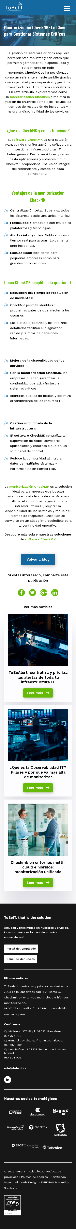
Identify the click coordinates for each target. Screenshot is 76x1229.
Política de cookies (34, 1177)
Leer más (35, 693)
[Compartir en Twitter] (32, 592)
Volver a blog (38, 559)
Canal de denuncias (20, 959)
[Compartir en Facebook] (21, 592)
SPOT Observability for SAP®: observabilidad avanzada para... (36, 1011)
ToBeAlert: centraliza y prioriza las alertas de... (37, 986)
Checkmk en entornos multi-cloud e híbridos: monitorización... (37, 1000)
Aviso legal (36, 1171)
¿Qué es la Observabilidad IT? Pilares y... (33, 991)
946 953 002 (13, 1045)
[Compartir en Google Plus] (43, 592)
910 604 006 (12, 1057)
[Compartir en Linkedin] (54, 592)
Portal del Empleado (21, 948)
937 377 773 (12, 1035)
